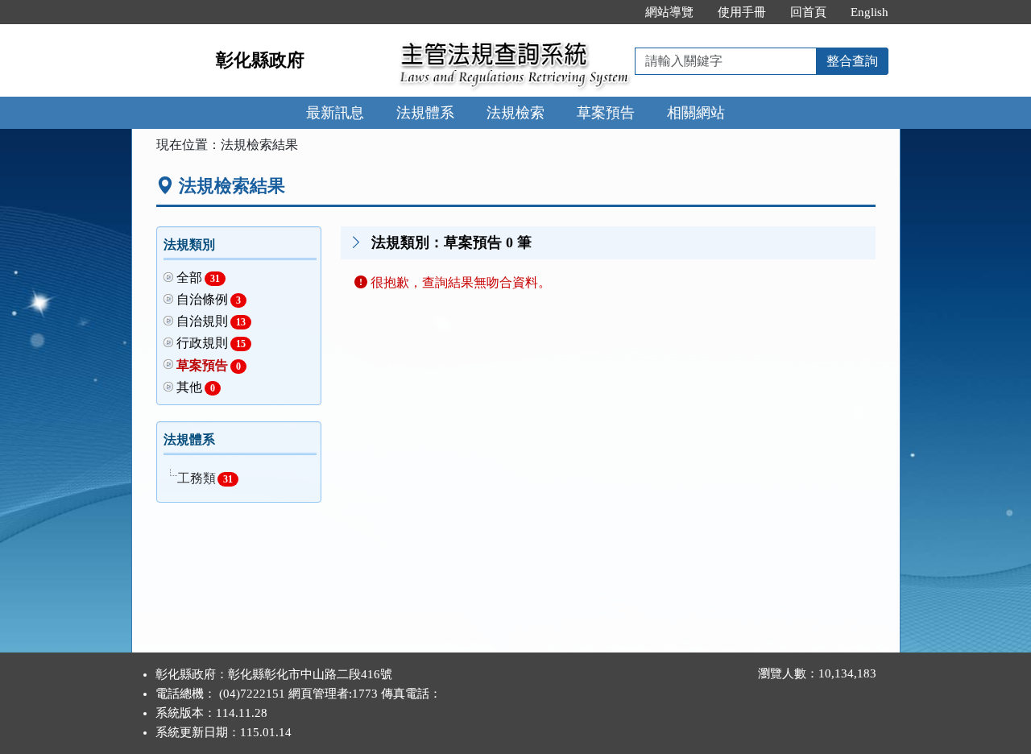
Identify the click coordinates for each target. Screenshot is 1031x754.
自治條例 (209, 299)
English (869, 12)
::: (616, 12)
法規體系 (425, 113)
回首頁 (808, 12)
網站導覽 (669, 12)
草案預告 (606, 113)
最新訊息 (335, 113)
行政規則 (211, 343)
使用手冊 (742, 12)
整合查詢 (852, 61)
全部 (198, 277)
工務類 (205, 478)
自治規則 (211, 321)
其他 (196, 387)
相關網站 (696, 113)
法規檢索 (515, 113)
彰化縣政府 (260, 60)
